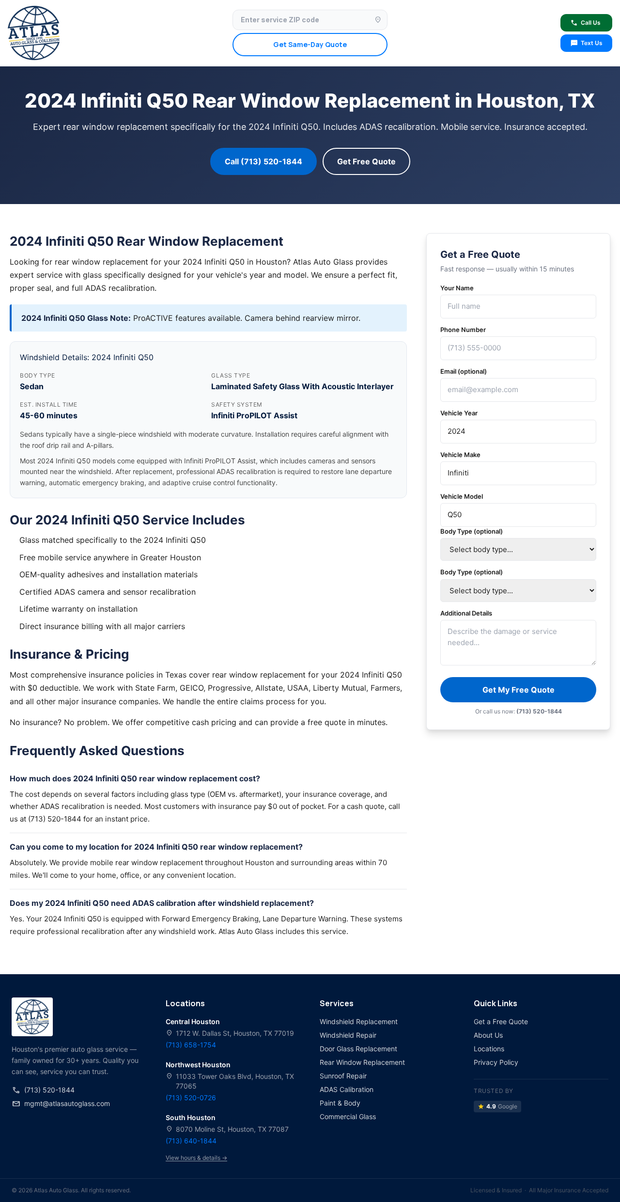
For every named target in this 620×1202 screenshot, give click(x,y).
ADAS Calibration (346, 1089)
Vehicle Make (460, 455)
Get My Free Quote (518, 690)
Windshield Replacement (359, 1021)
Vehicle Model (461, 496)
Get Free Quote (366, 161)
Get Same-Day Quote (310, 44)
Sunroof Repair (343, 1076)
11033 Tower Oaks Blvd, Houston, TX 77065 (230, 1081)
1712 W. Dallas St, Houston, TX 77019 (230, 1033)
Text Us (586, 43)
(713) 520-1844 (43, 1090)
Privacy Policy (496, 1062)
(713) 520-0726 (191, 1097)
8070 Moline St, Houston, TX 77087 (227, 1129)
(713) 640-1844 (191, 1141)
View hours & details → (196, 1157)
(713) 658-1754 (191, 1045)
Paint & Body (340, 1103)
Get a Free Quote (501, 1021)
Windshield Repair (348, 1035)
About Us (488, 1035)
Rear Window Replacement (362, 1062)
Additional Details (466, 613)
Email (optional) (463, 371)
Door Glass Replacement (358, 1048)
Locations (489, 1048)
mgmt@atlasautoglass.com (61, 1103)
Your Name (457, 288)
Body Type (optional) (471, 531)
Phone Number (463, 329)
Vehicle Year (459, 413)
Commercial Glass (348, 1116)
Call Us (585, 23)
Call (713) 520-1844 (263, 161)
